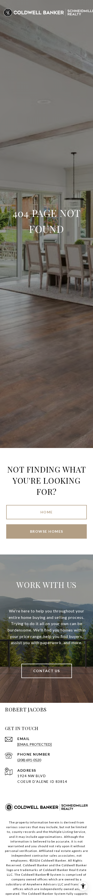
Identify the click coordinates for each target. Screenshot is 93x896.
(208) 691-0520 (29, 760)
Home (46, 512)
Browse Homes (46, 531)
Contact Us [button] (46, 671)
